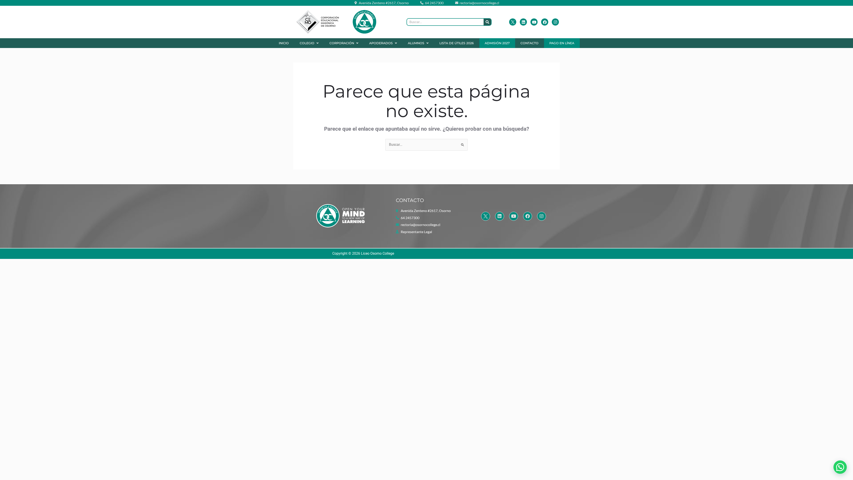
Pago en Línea (561, 43)
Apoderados (381, 43)
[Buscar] (487, 22)
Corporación (341, 43)
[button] (309, 43)
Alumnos (416, 43)
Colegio (307, 43)
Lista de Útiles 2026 (456, 43)
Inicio (284, 43)
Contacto (529, 43)
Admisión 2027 (497, 43)
